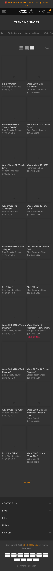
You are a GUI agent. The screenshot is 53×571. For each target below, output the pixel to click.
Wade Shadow (14, 33)
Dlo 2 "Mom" (33, 287)
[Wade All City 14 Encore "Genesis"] (39, 354)
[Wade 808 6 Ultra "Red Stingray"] (14, 354)
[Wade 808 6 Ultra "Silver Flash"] (39, 109)
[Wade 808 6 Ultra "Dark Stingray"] (14, 231)
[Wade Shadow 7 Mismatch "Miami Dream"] (39, 309)
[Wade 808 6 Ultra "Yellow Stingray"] (14, 309)
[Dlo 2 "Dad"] (14, 272)
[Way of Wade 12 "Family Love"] (14, 150)
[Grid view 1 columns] (26, 48)
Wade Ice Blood (32, 33)
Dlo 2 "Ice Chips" (10, 453)
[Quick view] (14, 76)
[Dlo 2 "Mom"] (39, 272)
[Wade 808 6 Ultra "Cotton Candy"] (14, 109)
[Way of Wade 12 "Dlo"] (14, 394)
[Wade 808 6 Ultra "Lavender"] (39, 68)
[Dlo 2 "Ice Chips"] (14, 438)
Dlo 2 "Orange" (9, 83)
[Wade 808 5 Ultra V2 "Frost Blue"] (39, 438)
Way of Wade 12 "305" (37, 165)
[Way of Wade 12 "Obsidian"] (14, 190)
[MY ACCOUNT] (43, 11)
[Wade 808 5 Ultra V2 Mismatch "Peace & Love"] (39, 394)
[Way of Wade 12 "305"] (39, 150)
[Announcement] (26, 4)
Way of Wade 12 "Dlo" (12, 409)
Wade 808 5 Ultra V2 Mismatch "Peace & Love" (37, 412)
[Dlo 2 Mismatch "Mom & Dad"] (39, 231)
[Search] (38, 11)
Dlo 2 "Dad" (7, 287)
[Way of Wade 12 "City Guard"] (39, 190)
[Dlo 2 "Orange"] (14, 68)
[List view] (21, 48)
